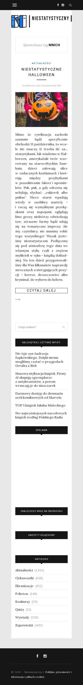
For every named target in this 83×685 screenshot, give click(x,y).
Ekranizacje (24, 586)
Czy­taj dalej (41, 290)
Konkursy (22, 602)
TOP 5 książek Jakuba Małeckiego (40, 405)
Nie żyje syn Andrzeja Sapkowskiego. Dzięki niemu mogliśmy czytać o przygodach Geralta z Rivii (39, 359)
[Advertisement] (41, 470)
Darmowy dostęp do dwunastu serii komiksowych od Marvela (39, 395)
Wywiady (22, 617)
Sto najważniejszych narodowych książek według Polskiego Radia (41, 415)
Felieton (21, 594)
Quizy (19, 609)
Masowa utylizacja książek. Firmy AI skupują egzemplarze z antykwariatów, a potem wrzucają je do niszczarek (40, 379)
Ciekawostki (24, 578)
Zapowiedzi (24, 625)
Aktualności (41, 63)
